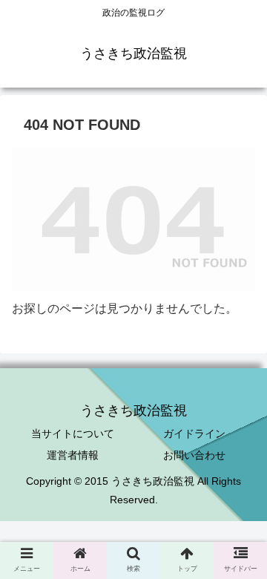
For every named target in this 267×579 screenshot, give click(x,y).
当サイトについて (72, 433)
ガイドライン (194, 433)
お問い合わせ (194, 455)
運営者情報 (73, 455)
